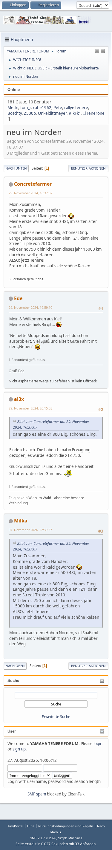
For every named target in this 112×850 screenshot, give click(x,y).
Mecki (12, 107)
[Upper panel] (102, 51)
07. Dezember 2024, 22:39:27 (30, 530)
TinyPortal (15, 826)
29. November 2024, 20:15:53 (30, 408)
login (97, 743)
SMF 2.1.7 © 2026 (43, 838)
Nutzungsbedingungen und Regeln (65, 826)
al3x (19, 399)
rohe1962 (42, 107)
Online (13, 89)
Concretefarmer (33, 184)
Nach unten (16, 168)
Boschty (14, 113)
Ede (18, 298)
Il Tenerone (94, 113)
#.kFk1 (75, 113)
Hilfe (30, 826)
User (11, 731)
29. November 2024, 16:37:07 (30, 193)
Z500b (30, 113)
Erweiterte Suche (56, 716)
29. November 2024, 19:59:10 (30, 307)
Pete (57, 107)
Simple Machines (70, 838)
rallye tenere (76, 107)
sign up (19, 749)
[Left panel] (97, 51)
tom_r (25, 107)
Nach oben (15, 665)
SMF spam (36, 794)
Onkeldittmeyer (52, 113)
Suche (13, 680)
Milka (20, 520)
